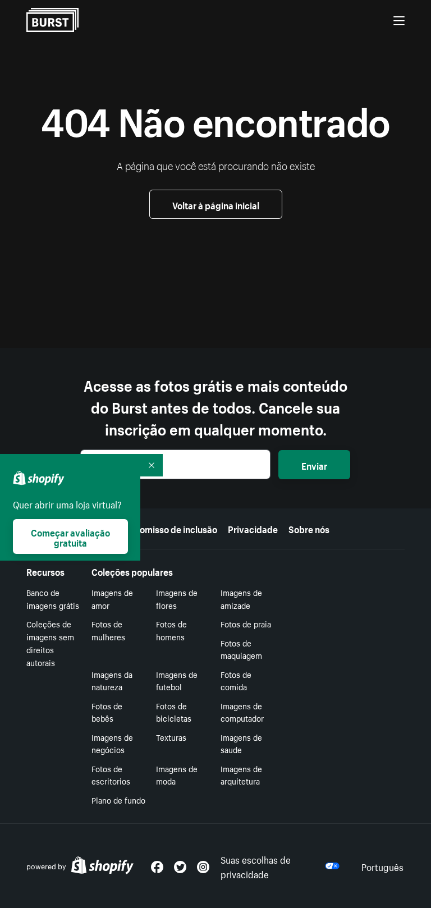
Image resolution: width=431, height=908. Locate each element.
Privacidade (253, 528)
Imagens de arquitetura (241, 774)
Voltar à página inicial (215, 204)
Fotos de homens (171, 630)
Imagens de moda (177, 774)
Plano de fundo (118, 800)
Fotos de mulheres (108, 630)
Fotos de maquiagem (241, 649)
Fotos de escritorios (110, 774)
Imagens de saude (241, 743)
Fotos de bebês (106, 711)
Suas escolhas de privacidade (256, 866)
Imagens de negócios (112, 743)
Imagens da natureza (111, 680)
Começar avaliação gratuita (70, 536)
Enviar (314, 464)
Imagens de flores (177, 598)
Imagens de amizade (241, 598)
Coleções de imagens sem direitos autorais (50, 642)
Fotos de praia (246, 623)
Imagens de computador (242, 711)
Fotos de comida (236, 680)
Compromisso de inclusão (164, 528)
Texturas (171, 737)
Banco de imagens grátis (52, 598)
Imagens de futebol (177, 680)
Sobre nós (308, 528)
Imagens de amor (112, 598)
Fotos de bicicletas (173, 711)
